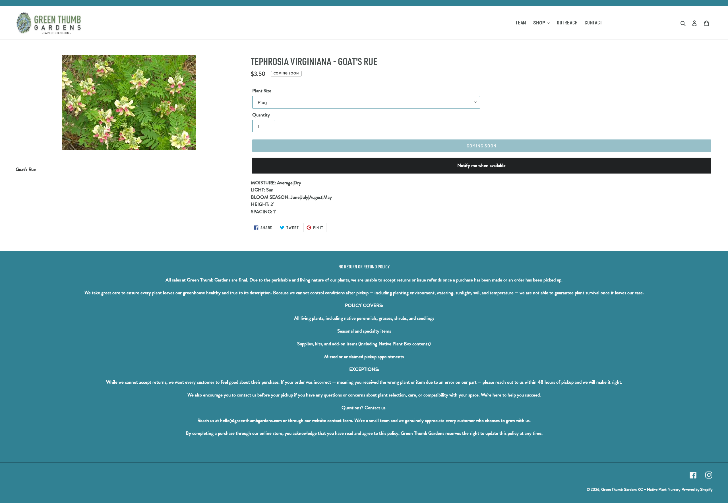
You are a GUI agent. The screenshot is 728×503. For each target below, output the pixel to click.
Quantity (261, 114)
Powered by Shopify (696, 489)
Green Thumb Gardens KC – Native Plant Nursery (640, 489)
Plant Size (261, 90)
